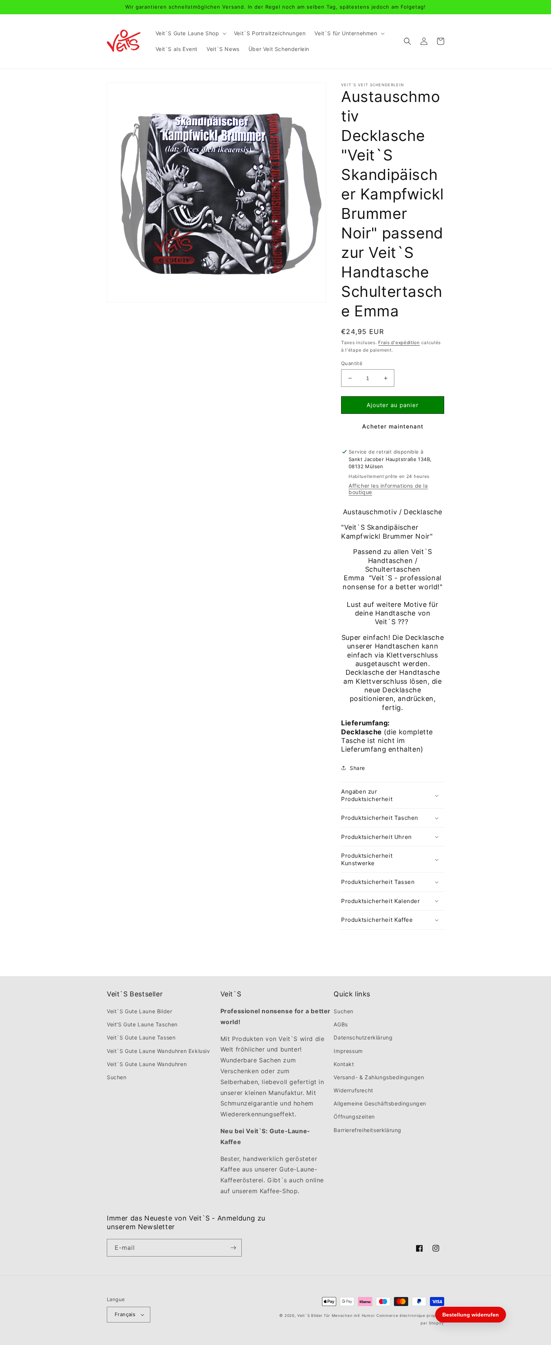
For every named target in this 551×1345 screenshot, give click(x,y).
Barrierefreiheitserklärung (367, 1130)
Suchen (117, 1077)
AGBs (340, 1024)
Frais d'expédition (399, 342)
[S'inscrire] (233, 1248)
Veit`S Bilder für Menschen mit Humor (336, 1315)
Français (125, 1314)
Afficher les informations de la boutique (388, 488)
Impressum (348, 1051)
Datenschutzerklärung (363, 1037)
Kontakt (344, 1064)
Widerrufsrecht (353, 1090)
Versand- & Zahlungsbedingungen (379, 1077)
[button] (190, 33)
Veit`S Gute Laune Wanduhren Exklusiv (158, 1051)
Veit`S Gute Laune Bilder (139, 1011)
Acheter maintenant (393, 426)
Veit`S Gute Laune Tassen (141, 1037)
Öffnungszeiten (354, 1116)
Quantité (351, 363)
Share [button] (357, 768)
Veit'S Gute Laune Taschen (142, 1024)
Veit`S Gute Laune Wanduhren (147, 1064)
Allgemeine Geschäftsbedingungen (380, 1103)
